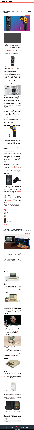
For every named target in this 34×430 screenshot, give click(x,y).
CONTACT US (12, 427)
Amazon (6, 82)
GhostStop (6, 122)
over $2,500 (17, 417)
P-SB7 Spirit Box (19, 191)
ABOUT (6, 427)
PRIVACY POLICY (22, 427)
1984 (6, 351)
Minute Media (16, 429)
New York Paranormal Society (11, 50)
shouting (8, 201)
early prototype (12, 355)
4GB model (12, 331)
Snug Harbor (12, 72)
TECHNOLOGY (7, 224)
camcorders (5, 101)
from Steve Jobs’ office (12, 288)
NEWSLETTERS (18, 427)
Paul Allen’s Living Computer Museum (15, 310)
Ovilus (14, 196)
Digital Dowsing (6, 197)
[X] (29, 2)
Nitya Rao (4, 232)
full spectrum (7, 104)
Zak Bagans (9, 200)
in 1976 (20, 254)
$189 (13, 102)
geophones (13, 158)
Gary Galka (15, 192)
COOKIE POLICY (27, 427)
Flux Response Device (16, 167)
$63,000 (17, 332)
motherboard (6, 356)
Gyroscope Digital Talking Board (7, 170)
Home (4, 224)
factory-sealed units (14, 397)
